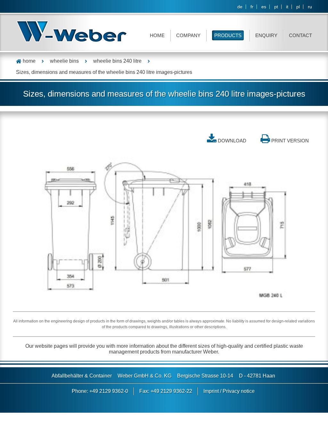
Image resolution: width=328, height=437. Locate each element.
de (239, 6)
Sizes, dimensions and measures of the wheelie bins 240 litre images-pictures (104, 72)
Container (100, 375)
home (28, 61)
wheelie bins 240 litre (117, 61)
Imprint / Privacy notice (229, 391)
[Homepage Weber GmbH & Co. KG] (71, 31)
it (287, 6)
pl (298, 6)
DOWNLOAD (232, 140)
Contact (300, 35)
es (263, 6)
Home (157, 35)
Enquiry (266, 35)
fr (251, 6)
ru (310, 6)
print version (290, 140)
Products (228, 35)
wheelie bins (64, 61)
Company (188, 35)
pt (276, 6)
